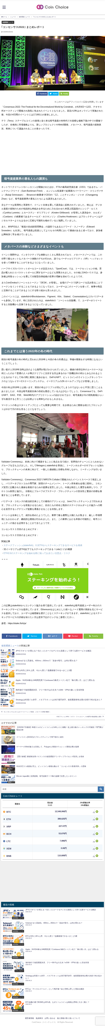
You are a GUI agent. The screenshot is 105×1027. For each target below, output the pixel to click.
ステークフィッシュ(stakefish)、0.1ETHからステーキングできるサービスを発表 (43, 545)
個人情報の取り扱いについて (68, 1018)
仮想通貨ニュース (7, 22)
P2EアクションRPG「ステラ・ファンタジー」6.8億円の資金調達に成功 (79, 716)
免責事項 (39, 1018)
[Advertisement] (52, 152)
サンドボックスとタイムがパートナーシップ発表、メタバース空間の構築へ (27, 711)
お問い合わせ (50, 1018)
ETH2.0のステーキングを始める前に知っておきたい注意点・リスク (37, 553)
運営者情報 (29, 1018)
